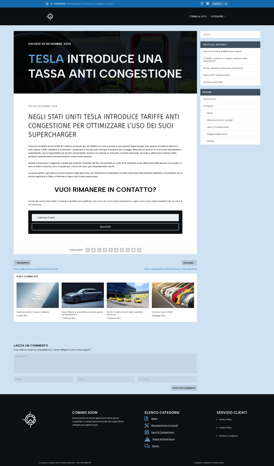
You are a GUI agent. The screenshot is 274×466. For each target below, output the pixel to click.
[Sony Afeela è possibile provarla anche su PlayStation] (83, 295)
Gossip (210, 141)
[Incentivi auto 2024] (173, 295)
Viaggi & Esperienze (217, 134)
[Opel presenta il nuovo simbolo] (38, 295)
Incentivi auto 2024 (162, 312)
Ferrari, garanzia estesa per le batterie (223, 68)
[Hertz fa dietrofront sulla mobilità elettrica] (128, 295)
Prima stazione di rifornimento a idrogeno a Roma (89, 3)
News (210, 113)
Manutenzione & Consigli (220, 120)
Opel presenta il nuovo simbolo (33, 312)
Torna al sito (197, 16)
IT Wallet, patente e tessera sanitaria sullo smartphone (225, 59)
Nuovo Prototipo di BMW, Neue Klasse (222, 51)
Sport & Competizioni (218, 127)
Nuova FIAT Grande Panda (216, 75)
